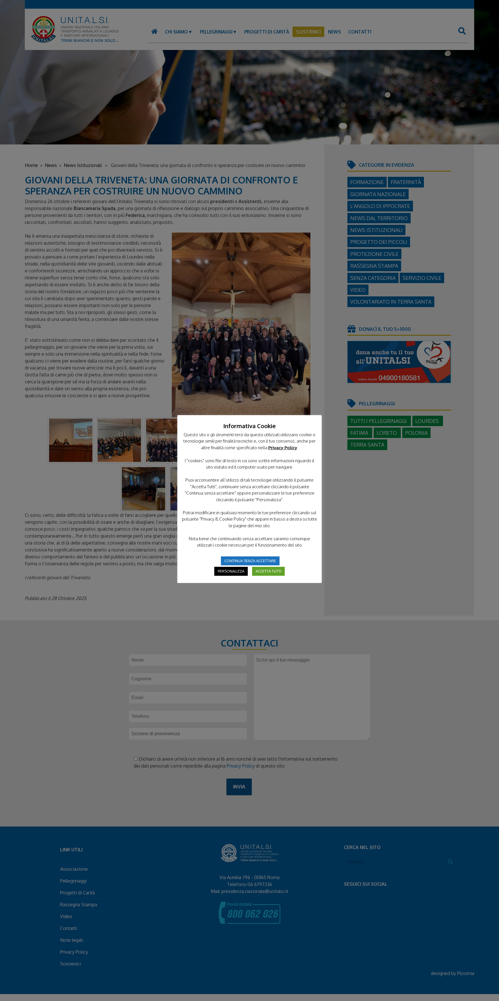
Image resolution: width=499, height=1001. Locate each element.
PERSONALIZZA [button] (231, 571)
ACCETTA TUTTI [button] (268, 571)
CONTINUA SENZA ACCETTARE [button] (250, 560)
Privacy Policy (282, 447)
